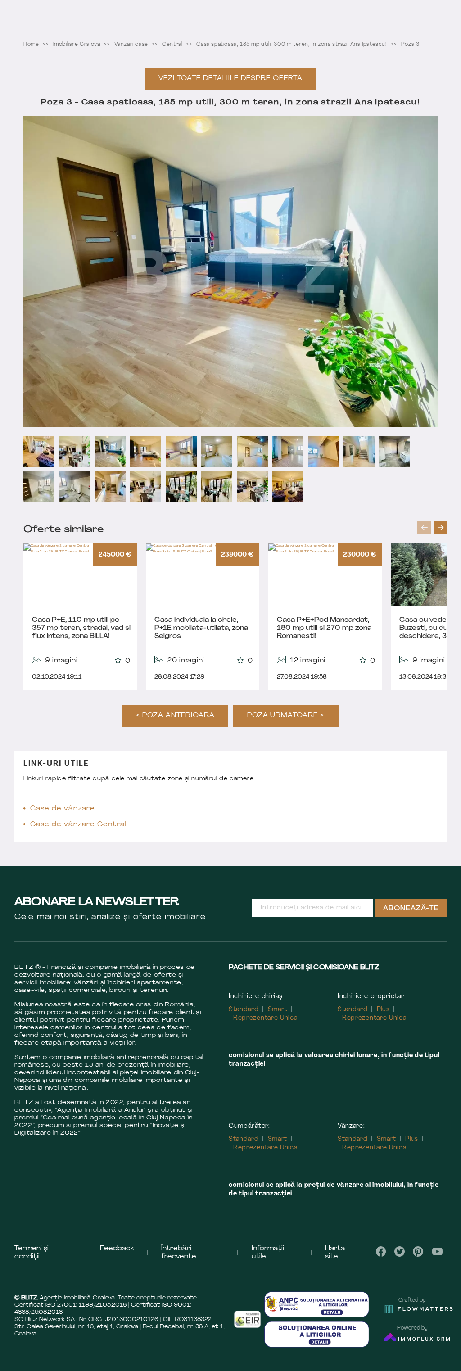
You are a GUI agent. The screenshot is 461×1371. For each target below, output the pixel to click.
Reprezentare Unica (265, 1018)
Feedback (117, 1248)
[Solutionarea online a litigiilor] (316, 1334)
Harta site (335, 1252)
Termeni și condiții (31, 1252)
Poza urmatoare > (286, 715)
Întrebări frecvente (178, 1252)
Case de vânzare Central (78, 824)
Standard (244, 1009)
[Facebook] (381, 1251)
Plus (383, 1009)
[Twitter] (399, 1251)
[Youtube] (437, 1251)
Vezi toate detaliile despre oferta (230, 78)
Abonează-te (411, 908)
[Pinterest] (418, 1251)
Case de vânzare (62, 808)
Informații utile (268, 1252)
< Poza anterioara (175, 715)
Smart (278, 1009)
